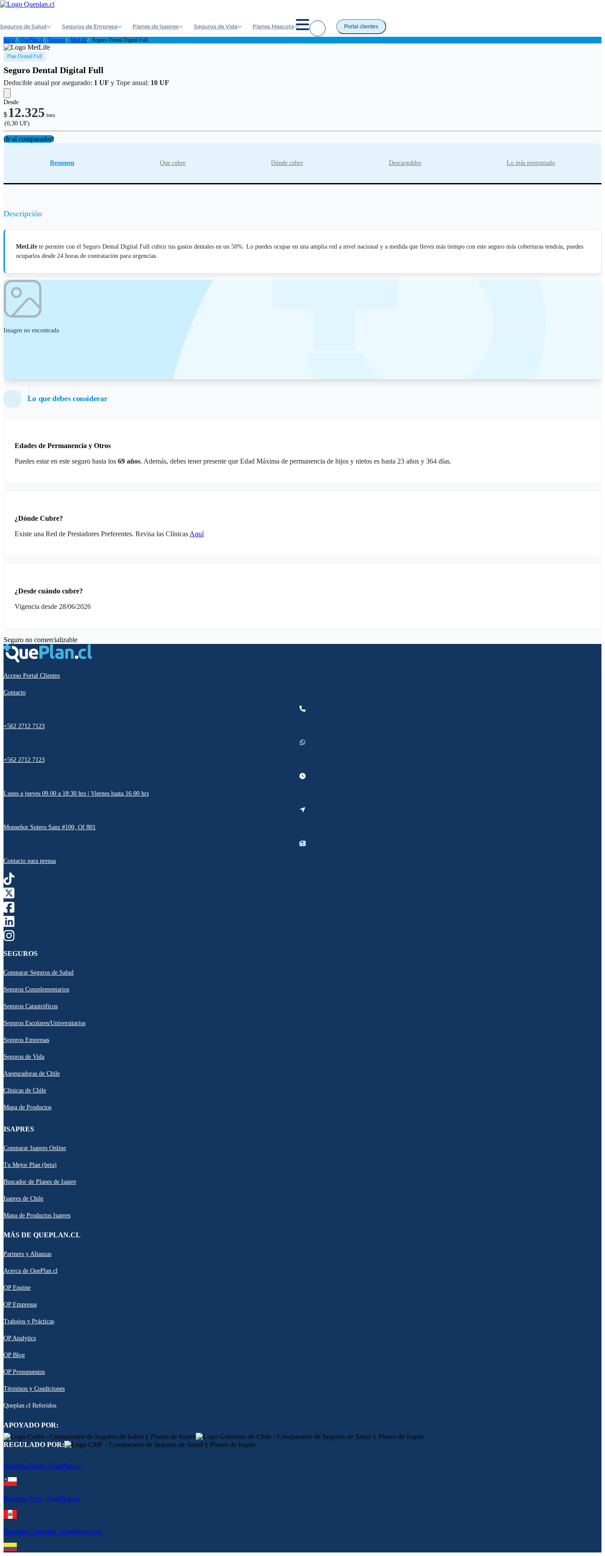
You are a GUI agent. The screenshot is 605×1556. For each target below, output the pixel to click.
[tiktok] (9, 881)
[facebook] (9, 909)
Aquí (197, 534)
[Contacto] (318, 28)
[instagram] (9, 938)
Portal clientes (361, 26)
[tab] (62, 163)
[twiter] (9, 895)
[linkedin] (9, 924)
